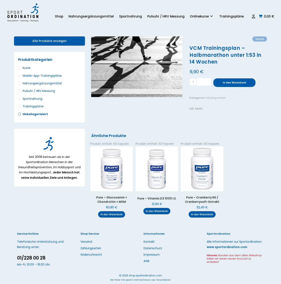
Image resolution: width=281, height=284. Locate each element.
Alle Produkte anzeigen (49, 41)
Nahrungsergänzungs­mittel (42, 83)
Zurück (259, 39)
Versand (86, 242)
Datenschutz (153, 248)
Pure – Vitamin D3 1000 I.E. (156, 198)
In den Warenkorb (234, 82)
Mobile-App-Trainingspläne (42, 76)
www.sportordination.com (227, 247)
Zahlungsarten (90, 248)
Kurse (26, 68)
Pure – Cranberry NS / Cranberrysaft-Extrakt (202, 199)
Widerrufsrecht (91, 255)
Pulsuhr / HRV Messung (39, 91)
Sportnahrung (32, 99)
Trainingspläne (33, 106)
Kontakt (149, 242)
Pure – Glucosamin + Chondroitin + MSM (111, 199)
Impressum (152, 255)
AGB (146, 261)
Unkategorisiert (215, 98)
